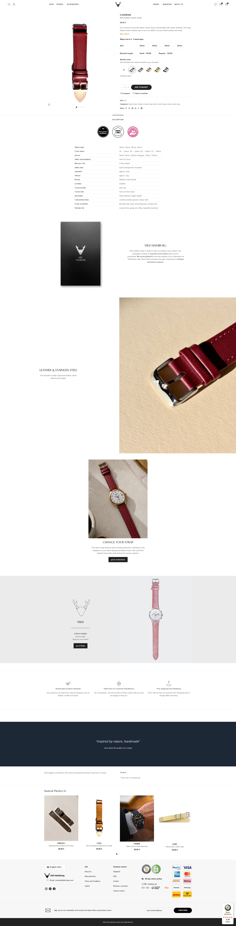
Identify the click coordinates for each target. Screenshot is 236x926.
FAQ (114, 876)
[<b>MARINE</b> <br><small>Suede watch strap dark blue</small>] (137, 818)
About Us (88, 872)
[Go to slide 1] (76, 107)
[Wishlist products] (215, 4)
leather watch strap (173, 104)
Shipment (116, 872)
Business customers (120, 886)
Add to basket (141, 87)
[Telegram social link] (141, 108)
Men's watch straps (160, 104)
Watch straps (133, 104)
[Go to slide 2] (79, 107)
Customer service (120, 867)
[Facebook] (54, 889)
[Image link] (146, 869)
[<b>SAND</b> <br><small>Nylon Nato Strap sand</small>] (175, 818)
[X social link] (129, 108)
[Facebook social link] (126, 108)
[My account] (14, 4)
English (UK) (55, 867)
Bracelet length (126, 53)
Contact (116, 881)
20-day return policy (153, 879)
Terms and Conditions (92, 881)
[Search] (9, 4)
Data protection (90, 876)
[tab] (118, 118)
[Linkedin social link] (135, 108)
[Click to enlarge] (49, 105)
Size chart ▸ (124, 34)
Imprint (87, 886)
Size (121, 46)
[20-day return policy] (143, 879)
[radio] (142, 45)
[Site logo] (118, 4)
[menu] (232, 904)
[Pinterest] (50, 889)
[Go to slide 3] (81, 107)
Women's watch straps (145, 104)
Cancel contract (119, 891)
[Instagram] (46, 889)
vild (86, 867)
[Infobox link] (80, 910)
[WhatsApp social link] (138, 108)
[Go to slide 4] (83, 107)
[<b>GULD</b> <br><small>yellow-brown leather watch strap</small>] (99, 818)
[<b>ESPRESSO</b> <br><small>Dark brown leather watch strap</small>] (61, 818)
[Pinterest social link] (132, 108)
